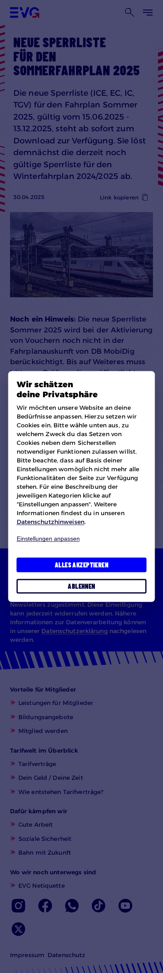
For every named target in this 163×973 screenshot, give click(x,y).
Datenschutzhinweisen (50, 521)
